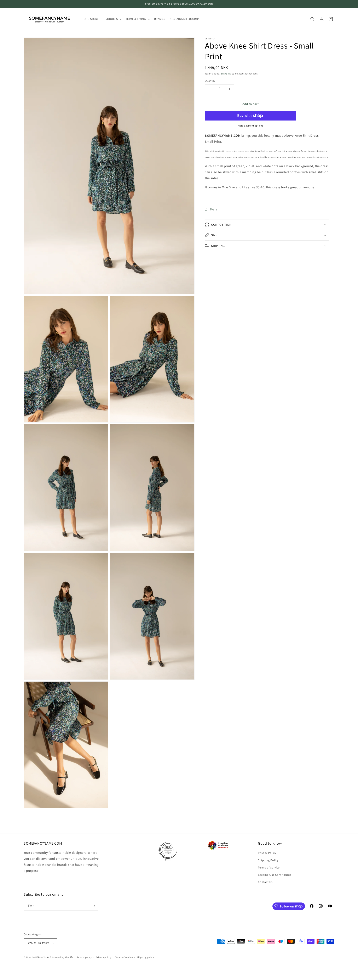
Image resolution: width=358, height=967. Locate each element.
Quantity (210, 81)
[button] (112, 19)
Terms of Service (269, 867)
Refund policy (84, 957)
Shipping (226, 73)
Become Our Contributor (274, 874)
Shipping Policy (268, 860)
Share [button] (213, 209)
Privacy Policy (267, 853)
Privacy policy (103, 957)
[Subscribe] (93, 906)
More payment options (250, 125)
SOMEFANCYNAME (41, 957)
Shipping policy (145, 957)
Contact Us (265, 882)
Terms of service (124, 957)
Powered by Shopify (62, 957)
